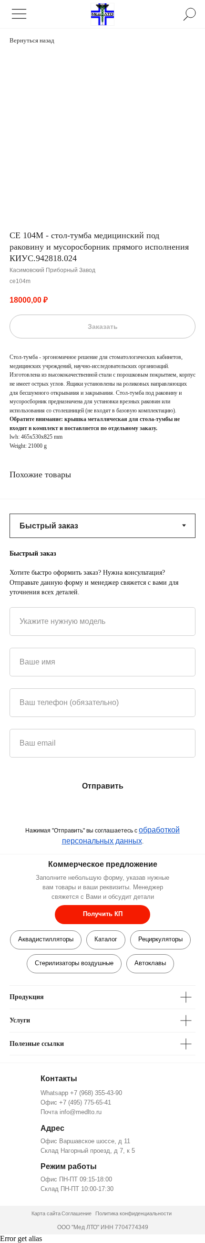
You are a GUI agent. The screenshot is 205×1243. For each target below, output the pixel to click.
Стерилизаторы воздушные (74, 963)
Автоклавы (150, 963)
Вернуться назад (32, 40)
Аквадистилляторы (45, 939)
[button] (102, 914)
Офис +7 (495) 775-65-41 (76, 1102)
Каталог (105, 939)
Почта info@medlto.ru (71, 1112)
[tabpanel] (102, 572)
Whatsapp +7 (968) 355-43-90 (81, 1092)
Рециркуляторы (160, 939)
